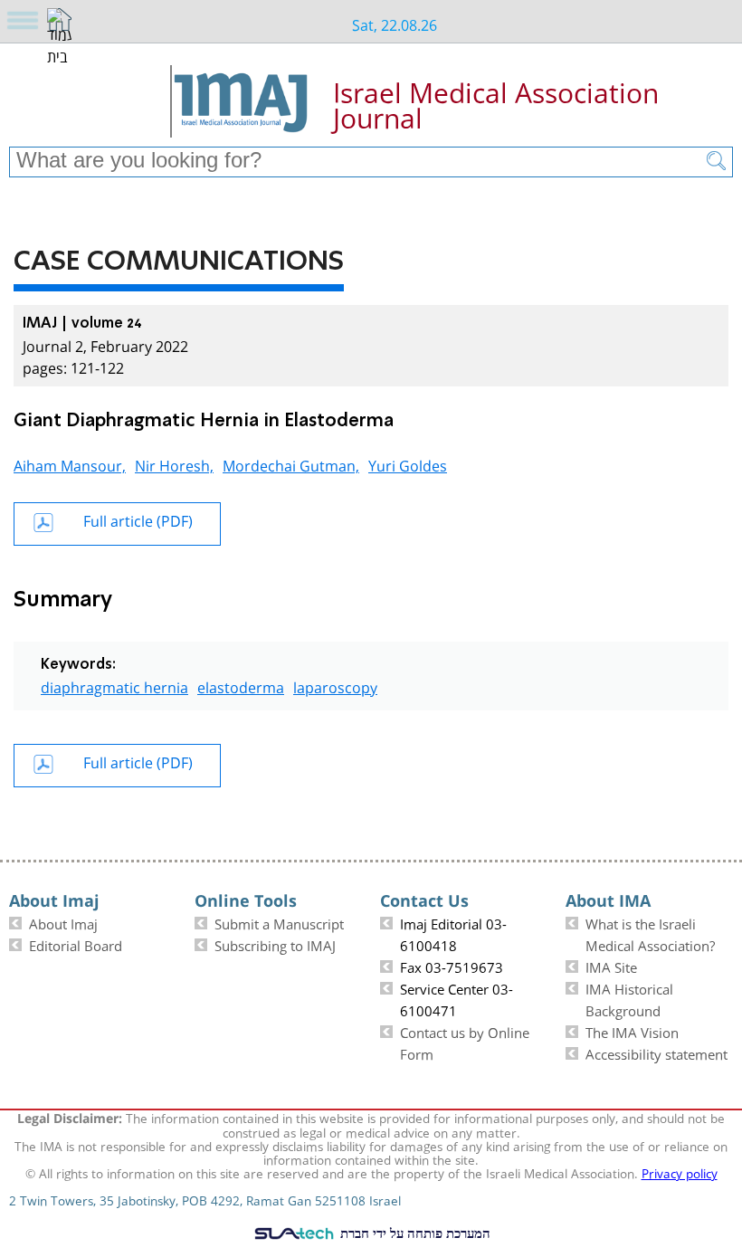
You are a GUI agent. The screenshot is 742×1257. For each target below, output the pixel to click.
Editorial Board (75, 944)
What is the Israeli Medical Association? (650, 933)
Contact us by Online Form (464, 1041)
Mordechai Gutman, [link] (291, 464)
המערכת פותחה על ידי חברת (413, 1233)
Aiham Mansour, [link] (70, 464)
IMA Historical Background (629, 998)
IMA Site (611, 965)
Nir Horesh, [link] (174, 464)
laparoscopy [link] (335, 685)
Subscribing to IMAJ (275, 944)
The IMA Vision (632, 1031)
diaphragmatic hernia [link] (114, 685)
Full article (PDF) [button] (138, 519)
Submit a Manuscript (279, 922)
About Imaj (63, 922)
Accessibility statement (656, 1052)
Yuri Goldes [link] (407, 464)
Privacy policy (680, 1172)
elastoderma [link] (240, 685)
